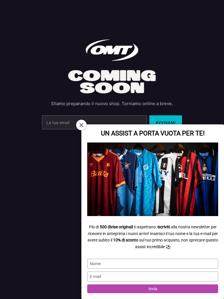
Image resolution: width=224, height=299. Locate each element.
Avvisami (166, 122)
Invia (152, 288)
